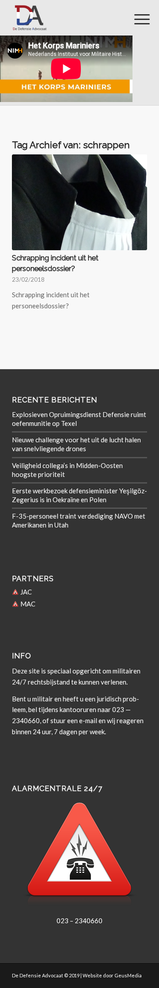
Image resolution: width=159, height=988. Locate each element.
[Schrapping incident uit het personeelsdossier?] (79, 202)
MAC (27, 604)
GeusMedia (128, 975)
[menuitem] (135, 18)
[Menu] (135, 18)
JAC (25, 592)
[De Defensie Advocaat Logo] (66, 17)
